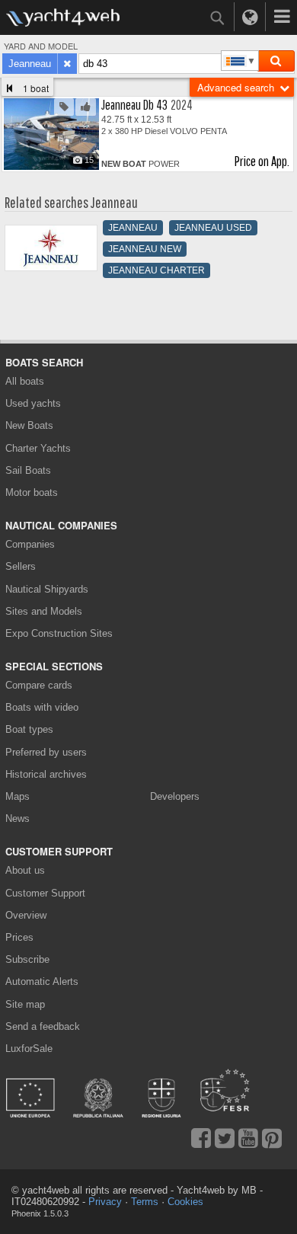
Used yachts (33, 403)
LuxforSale (29, 1048)
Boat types (29, 729)
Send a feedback (42, 1026)
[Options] (281, 17)
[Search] (276, 61)
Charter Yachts (38, 448)
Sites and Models (43, 611)
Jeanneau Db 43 (134, 105)
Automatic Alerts (41, 981)
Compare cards (38, 685)
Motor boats (31, 492)
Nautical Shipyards (46, 589)
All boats (24, 381)
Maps (17, 796)
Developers (177, 796)
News (17, 818)
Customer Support (45, 893)
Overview (25, 915)
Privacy (105, 1201)
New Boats (29, 425)
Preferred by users (46, 752)
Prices (19, 937)
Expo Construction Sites (59, 633)
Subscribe (27, 959)
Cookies (185, 1201)
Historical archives (46, 774)
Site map (25, 1004)
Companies (30, 544)
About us (25, 870)
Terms (144, 1201)
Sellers (20, 566)
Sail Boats (28, 470)
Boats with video (41, 707)
